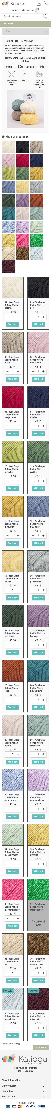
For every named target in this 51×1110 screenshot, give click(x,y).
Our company (9, 1086)
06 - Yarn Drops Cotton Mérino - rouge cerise (12, 415)
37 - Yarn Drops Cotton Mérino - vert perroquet (37, 907)
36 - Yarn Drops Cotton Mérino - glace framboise (12, 907)
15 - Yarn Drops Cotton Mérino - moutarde (12, 524)
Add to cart (12, 324)
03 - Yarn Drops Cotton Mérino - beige (12, 360)
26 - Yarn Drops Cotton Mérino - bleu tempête (37, 688)
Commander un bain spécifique (23, 10)
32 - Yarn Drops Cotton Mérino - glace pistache (12, 852)
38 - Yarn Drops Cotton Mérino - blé (12, 962)
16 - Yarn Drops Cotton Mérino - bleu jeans (37, 524)
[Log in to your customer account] (39, 4)
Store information (11, 1080)
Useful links (8, 1091)
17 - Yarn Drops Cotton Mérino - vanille (12, 579)
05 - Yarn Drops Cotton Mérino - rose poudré (37, 360)
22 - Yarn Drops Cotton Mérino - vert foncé (12, 633)
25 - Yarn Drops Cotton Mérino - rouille (12, 688)
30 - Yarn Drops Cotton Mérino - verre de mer (12, 797)
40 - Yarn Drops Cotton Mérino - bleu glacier (12, 1016)
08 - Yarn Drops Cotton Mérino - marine (37, 415)
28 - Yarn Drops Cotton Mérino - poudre (12, 743)
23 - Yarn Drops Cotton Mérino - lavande (37, 633)
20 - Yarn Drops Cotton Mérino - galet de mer (37, 579)
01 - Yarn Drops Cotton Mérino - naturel (12, 305)
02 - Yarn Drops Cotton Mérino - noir (37, 305)
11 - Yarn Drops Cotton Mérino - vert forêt (37, 469)
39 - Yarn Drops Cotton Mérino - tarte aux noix (37, 962)
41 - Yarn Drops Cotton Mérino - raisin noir (37, 1016)
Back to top (41, 1047)
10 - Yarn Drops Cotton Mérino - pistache (12, 469)
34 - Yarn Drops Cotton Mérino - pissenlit (37, 852)
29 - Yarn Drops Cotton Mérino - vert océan (37, 743)
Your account (9, 1096)
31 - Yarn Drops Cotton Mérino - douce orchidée (37, 797)
